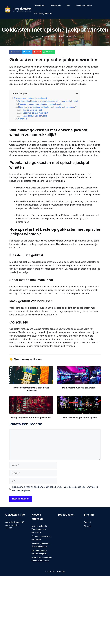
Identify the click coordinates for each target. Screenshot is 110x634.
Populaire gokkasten (43, 13)
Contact (87, 522)
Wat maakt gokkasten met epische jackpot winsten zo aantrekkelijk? (48, 101)
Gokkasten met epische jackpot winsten (31, 98)
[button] (15, 52)
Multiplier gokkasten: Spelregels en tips (31, 418)
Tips (68, 5)
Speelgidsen (39, 5)
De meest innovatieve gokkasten (78, 388)
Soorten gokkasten (83, 5)
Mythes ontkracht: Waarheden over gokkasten (39, 529)
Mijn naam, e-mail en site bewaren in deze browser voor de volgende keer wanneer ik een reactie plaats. (55, 489)
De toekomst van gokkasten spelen (79, 418)
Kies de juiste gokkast (32, 110)
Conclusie (22, 119)
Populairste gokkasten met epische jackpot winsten (40, 104)
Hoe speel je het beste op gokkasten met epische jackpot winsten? (47, 107)
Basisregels (55, 5)
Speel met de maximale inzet (35, 113)
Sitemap (87, 526)
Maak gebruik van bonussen (35, 116)
